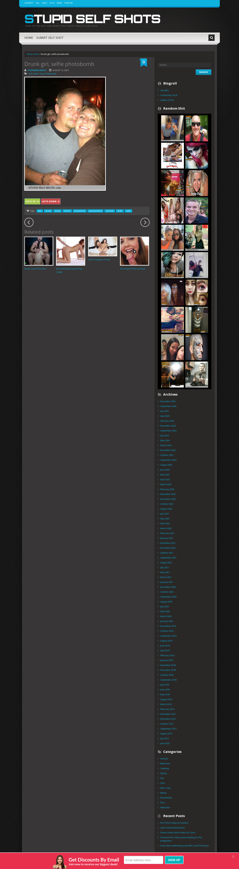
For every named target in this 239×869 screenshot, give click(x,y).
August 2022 (166, 508)
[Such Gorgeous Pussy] (103, 246)
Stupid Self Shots (92, 18)
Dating (163, 773)
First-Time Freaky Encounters (174, 822)
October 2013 (166, 723)
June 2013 (165, 743)
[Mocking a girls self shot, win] (172, 155)
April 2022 (165, 523)
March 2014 (166, 704)
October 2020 (166, 591)
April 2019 (165, 650)
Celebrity (28, 3)
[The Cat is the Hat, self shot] (172, 128)
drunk (48, 211)
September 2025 (168, 406)
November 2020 (168, 586)
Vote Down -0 (50, 201)
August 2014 (166, 699)
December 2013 (168, 713)
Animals (164, 758)
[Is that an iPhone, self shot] (172, 319)
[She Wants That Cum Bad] (134, 251)
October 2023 (166, 455)
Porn (162, 802)
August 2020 (166, 601)
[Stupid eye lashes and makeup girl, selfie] (196, 155)
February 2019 (167, 655)
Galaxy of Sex (167, 100)
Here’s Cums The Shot (35, 268)
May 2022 (165, 518)
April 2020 (165, 611)
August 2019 (166, 640)
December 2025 (168, 401)
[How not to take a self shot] (196, 319)
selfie (120, 211)
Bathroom (165, 763)
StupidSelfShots (37, 70)
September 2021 (168, 557)
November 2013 (168, 718)
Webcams (165, 807)
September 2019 (168, 635)
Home (28, 38)
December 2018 (168, 665)
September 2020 (168, 596)
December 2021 (168, 542)
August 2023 (166, 464)
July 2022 (164, 513)
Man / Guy (39, 73)
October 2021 (166, 552)
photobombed (95, 211)
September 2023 (168, 459)
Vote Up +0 (32, 201)
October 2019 (166, 630)
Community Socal (168, 95)
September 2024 (168, 430)
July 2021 (164, 567)
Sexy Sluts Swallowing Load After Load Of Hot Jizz (184, 845)
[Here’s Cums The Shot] (39, 251)
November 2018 (168, 670)
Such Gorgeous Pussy (99, 259)
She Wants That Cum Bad (132, 268)
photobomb (79, 211)
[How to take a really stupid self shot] (172, 182)
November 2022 (168, 499)
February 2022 (167, 533)
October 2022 (166, 503)
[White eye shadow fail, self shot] (172, 292)
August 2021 (166, 562)
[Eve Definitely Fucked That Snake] (71, 251)
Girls (44, 3)
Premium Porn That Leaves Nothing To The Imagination (181, 839)
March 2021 (166, 577)
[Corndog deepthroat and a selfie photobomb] (196, 237)
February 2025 (167, 420)
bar (39, 211)
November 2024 (168, 425)
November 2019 (168, 626)
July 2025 (164, 411)
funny (57, 211)
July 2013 (164, 738)
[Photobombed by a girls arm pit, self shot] (196, 210)
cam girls (164, 90)
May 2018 (165, 694)
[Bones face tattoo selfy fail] (196, 346)
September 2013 (168, 728)
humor (67, 211)
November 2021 (168, 547)
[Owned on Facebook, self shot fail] (172, 374)
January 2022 (166, 538)
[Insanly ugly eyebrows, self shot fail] (196, 292)
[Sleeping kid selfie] (196, 128)
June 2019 (165, 645)
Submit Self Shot (50, 38)
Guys (51, 3)
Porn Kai (68, 3)
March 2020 (166, 616)
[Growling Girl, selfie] (172, 237)
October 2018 (166, 674)
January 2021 (166, 582)
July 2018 (164, 684)
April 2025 (165, 415)
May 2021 (165, 572)
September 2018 (168, 679)
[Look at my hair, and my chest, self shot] (172, 264)
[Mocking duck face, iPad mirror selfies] (196, 374)
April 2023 (165, 479)
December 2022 (168, 494)
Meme (59, 3)
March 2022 (166, 528)
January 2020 (166, 621)
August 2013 (166, 733)
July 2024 (164, 435)
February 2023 (167, 489)
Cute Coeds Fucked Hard (172, 827)
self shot (109, 211)
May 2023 (165, 474)
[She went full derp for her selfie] (196, 182)
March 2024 (166, 445)
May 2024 (165, 440)
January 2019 (166, 660)
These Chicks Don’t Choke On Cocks (177, 832)
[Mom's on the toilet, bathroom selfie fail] (172, 346)
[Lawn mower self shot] (196, 264)
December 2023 (168, 450)
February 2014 (167, 709)
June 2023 (165, 469)
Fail (38, 3)
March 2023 (166, 484)
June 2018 (165, 689)
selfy (128, 211)
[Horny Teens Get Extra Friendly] (172, 210)
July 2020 (164, 606)
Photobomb (51, 73)
